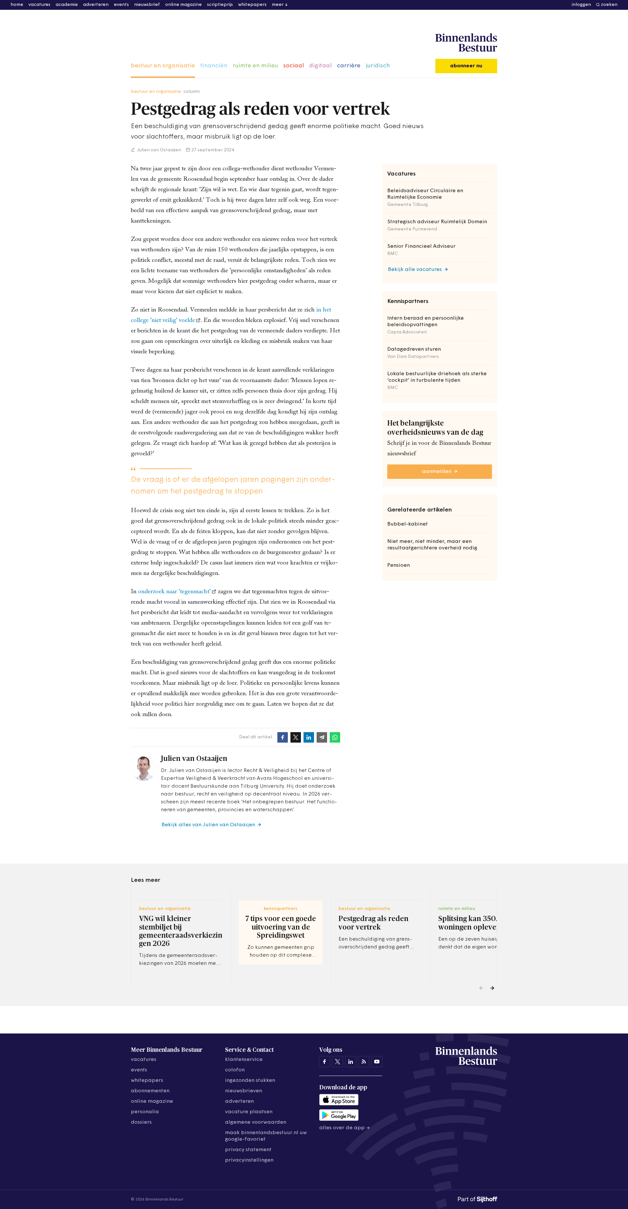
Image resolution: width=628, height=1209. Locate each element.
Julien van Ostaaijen (158, 150)
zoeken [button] (609, 4)
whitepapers (252, 4)
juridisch (378, 66)
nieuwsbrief (147, 4)
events (121, 4)
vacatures (39, 4)
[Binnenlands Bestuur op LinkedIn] (350, 1061)
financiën (213, 66)
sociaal (293, 66)
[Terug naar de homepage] (466, 42)
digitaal (320, 66)
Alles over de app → (344, 1128)
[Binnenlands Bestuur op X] (337, 1061)
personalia (145, 1112)
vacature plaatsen (248, 1112)
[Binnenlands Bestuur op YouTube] (377, 1061)
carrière (348, 66)
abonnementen (150, 1091)
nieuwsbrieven (243, 1091)
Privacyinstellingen (249, 1160)
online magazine (183, 4)
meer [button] (278, 4)
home (16, 4)
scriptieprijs (220, 4)
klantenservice (244, 1059)
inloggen (581, 4)
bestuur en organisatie (163, 66)
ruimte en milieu (255, 66)
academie (67, 4)
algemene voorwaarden (255, 1122)
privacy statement (248, 1149)
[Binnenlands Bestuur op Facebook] (324, 1061)
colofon (235, 1070)
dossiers (141, 1122)
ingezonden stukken (250, 1080)
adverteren (96, 4)
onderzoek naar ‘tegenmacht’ (174, 592)
